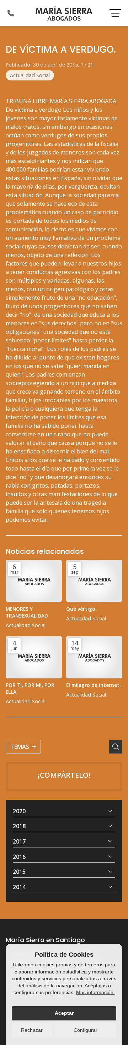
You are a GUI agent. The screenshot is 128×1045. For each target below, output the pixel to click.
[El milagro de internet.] (94, 657)
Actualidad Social (30, 75)
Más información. (95, 992)
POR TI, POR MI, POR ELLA (30, 688)
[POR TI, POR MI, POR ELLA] (34, 657)
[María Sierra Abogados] (64, 13)
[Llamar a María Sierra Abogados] (11, 13)
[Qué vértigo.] (94, 581)
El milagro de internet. (93, 685)
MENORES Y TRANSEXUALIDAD (27, 612)
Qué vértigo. (81, 608)
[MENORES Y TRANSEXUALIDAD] (34, 581)
